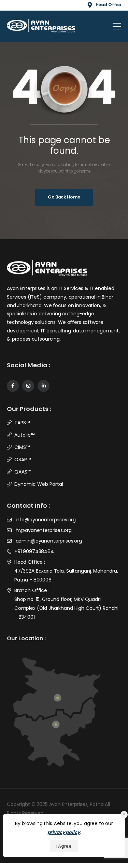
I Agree (64, 846)
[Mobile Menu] (117, 26)
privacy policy (63, 832)
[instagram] (28, 386)
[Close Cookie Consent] (124, 814)
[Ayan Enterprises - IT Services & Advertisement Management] (41, 26)
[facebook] (13, 386)
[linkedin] (43, 386)
